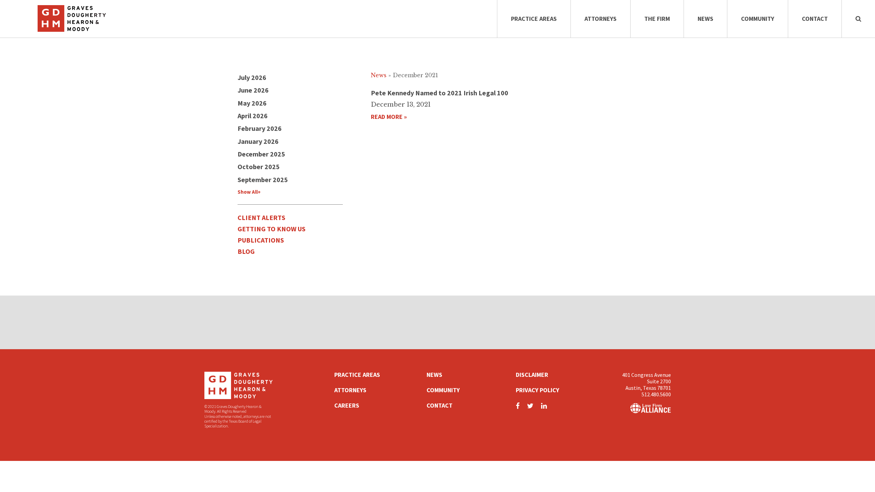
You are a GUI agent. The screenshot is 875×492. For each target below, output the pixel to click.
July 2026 (252, 77)
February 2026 (260, 128)
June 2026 (253, 90)
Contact (815, 19)
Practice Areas (534, 19)
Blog (246, 251)
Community (757, 19)
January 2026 (258, 141)
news (379, 75)
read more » (389, 117)
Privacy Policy (537, 390)
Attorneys (600, 19)
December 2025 (261, 154)
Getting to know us (272, 228)
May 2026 (252, 103)
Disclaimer (532, 375)
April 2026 (253, 115)
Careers (346, 405)
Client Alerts (261, 217)
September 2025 (263, 179)
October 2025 (259, 166)
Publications (261, 240)
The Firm (657, 19)
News (705, 19)
